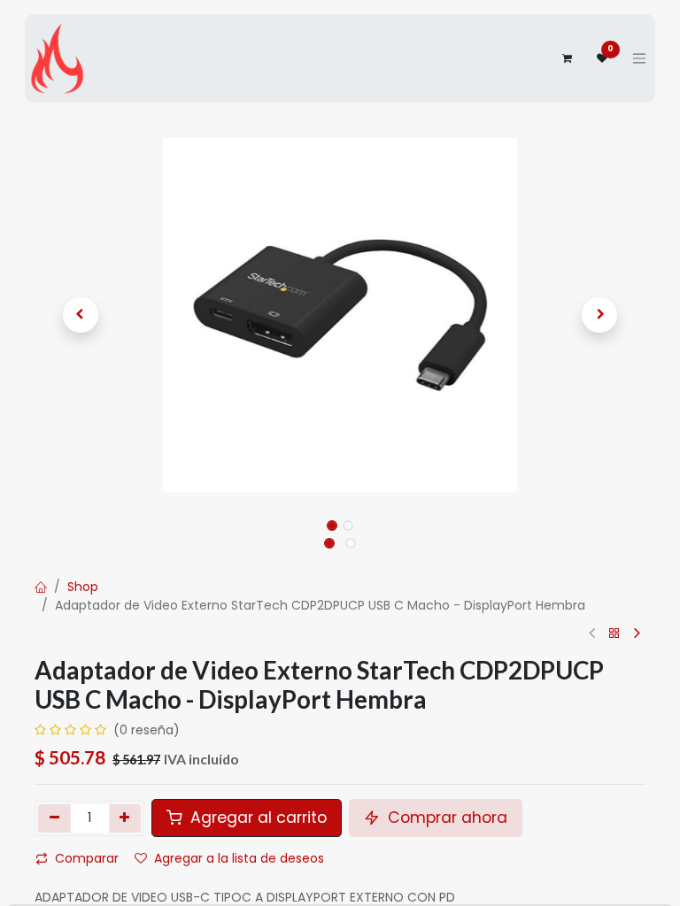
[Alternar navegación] (639, 58)
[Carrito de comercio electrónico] (566, 58)
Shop (82, 586)
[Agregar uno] (125, 818)
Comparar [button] (87, 858)
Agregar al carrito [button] (256, 817)
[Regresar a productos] (614, 634)
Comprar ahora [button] (445, 817)
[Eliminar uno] (54, 818)
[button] (81, 315)
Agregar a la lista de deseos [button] (239, 858)
